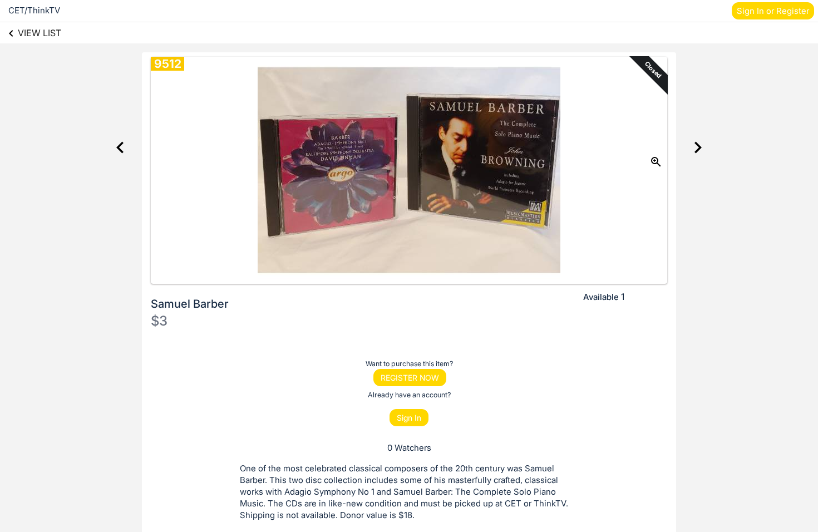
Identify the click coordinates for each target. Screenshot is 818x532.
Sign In (409, 417)
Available (601, 297)
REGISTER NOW (410, 377)
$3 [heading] (159, 321)
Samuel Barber (190, 304)
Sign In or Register (773, 11)
